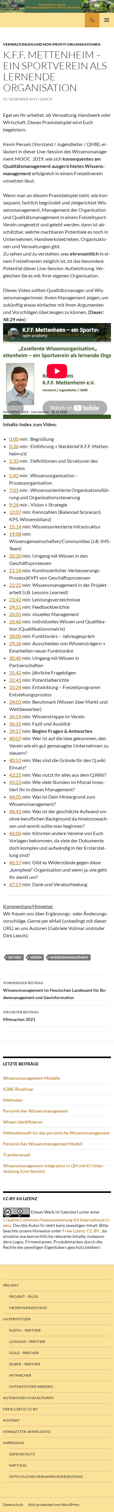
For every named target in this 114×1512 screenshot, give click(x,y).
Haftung (18, 1465)
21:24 (15, 570)
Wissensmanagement (69, 957)
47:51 (15, 884)
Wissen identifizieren (23, 1121)
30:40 (15, 658)
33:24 (15, 687)
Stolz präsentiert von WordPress (53, 1504)
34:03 (15, 702)
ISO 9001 (15, 957)
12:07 (15, 512)
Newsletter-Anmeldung (27, 1431)
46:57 (15, 862)
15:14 (15, 526)
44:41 (15, 811)
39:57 (15, 731)
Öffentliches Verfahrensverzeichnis (46, 1476)
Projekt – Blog (23, 1296)
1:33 (14, 461)
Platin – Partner (25, 1330)
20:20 (15, 556)
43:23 (15, 782)
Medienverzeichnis (28, 1307)
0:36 (14, 446)
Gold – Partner (24, 1352)
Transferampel (16, 1154)
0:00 (14, 439)
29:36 (15, 643)
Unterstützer (17, 1319)
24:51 (15, 607)
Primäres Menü (106, 20)
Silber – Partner (24, 1364)
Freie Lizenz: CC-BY (80, 1230)
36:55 (15, 723)
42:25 (15, 775)
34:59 (15, 716)
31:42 (15, 672)
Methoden (12, 1100)
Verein (36, 957)
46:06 (15, 833)
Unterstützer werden (31, 1386)
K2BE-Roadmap (18, 1089)
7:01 (14, 490)
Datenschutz (22, 1454)
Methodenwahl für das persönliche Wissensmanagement (56, 1132)
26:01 (15, 614)
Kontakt (11, 1420)
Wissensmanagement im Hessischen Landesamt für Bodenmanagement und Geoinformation (55, 990)
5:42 (14, 475)
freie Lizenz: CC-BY (20, 1409)
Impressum (13, 1443)
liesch (46, 99)
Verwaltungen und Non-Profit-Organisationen (51, 44)
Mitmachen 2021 (21, 1016)
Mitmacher (20, 1375)
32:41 (15, 680)
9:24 (14, 504)
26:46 (15, 621)
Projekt (11, 1285)
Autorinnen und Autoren (28, 1397)
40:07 (15, 738)
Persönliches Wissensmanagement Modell (42, 1143)
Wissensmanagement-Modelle (31, 1078)
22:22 (15, 585)
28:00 (15, 636)
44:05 (15, 797)
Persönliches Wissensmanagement (35, 1110)
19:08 (15, 534)
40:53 (15, 760)
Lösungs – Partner (27, 1341)
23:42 (15, 599)
